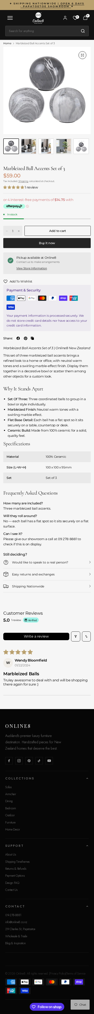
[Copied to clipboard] (32, 338)
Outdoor (10, 815)
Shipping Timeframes (17, 861)
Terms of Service (75, 973)
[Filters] (75, 636)
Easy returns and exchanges (33, 574)
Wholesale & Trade (16, 936)
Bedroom (10, 808)
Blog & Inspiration (15, 943)
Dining (9, 801)
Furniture (10, 822)
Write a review (36, 636)
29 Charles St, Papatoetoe (20, 929)
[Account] (65, 17)
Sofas (8, 787)
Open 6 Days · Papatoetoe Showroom (52, 5)
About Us (10, 854)
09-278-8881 (13, 915)
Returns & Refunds (15, 868)
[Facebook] (9, 760)
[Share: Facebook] (18, 338)
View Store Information (31, 268)
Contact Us (11, 890)
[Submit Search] (83, 31)
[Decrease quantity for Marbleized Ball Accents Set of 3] (6, 231)
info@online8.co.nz (16, 922)
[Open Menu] (10, 18)
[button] (14, 187)
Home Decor (12, 829)
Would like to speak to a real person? (40, 562)
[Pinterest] (29, 760)
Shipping (23, 181)
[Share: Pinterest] (25, 338)
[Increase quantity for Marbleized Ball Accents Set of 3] (19, 231)
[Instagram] (19, 760)
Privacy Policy (58, 973)
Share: (8, 338)
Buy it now (47, 243)
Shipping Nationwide (28, 586)
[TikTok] (39, 760)
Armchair (10, 794)
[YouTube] (49, 760)
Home (7, 43)
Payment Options (15, 875)
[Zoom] (82, 55)
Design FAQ (12, 883)
